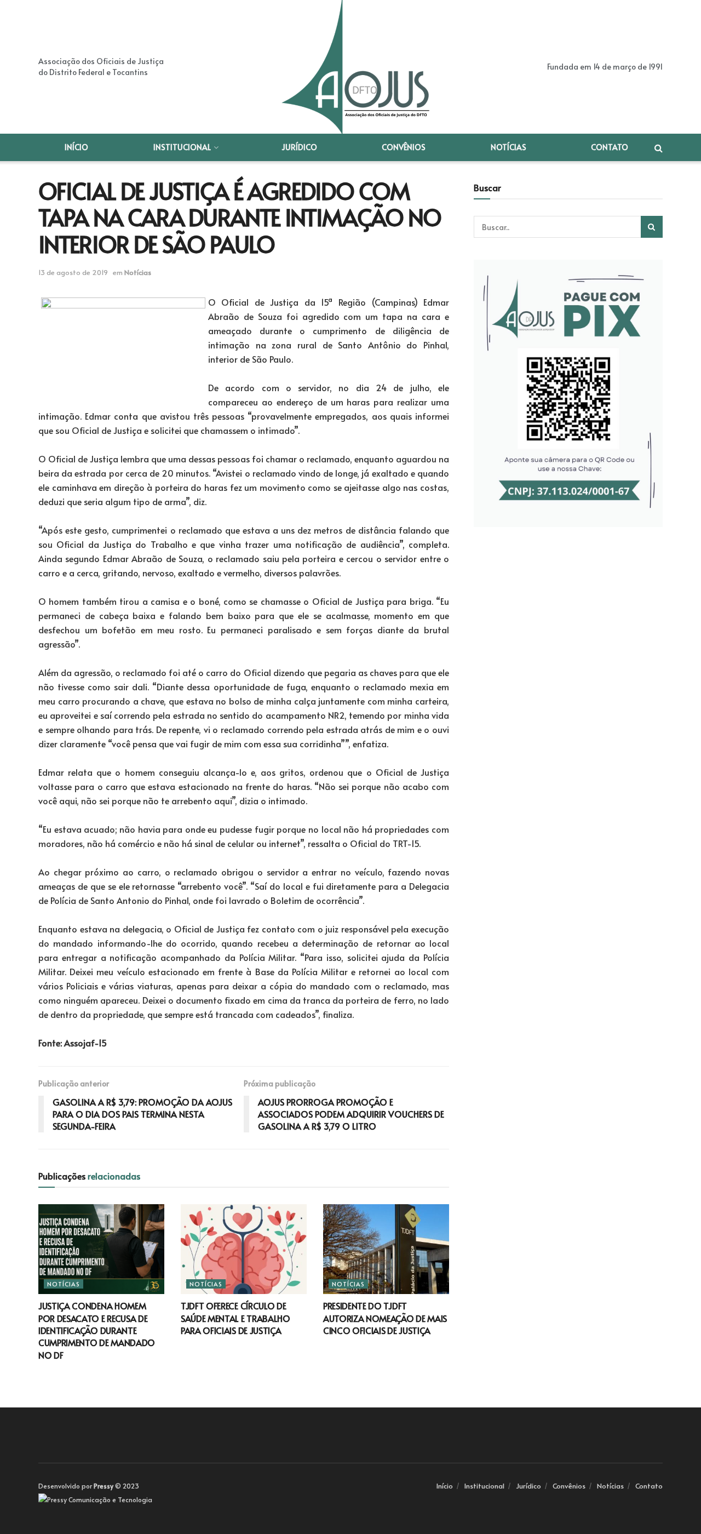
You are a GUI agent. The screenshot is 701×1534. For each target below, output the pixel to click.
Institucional (182, 147)
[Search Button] (652, 227)
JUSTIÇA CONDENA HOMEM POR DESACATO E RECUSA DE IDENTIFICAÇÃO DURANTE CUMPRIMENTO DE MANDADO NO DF (96, 1330)
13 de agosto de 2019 (73, 272)
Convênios (404, 147)
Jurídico (299, 147)
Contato (609, 147)
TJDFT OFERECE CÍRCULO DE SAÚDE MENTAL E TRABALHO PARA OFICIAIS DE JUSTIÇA (235, 1318)
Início (76, 147)
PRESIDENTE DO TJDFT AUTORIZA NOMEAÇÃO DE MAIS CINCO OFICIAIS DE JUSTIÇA (385, 1318)
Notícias (508, 147)
